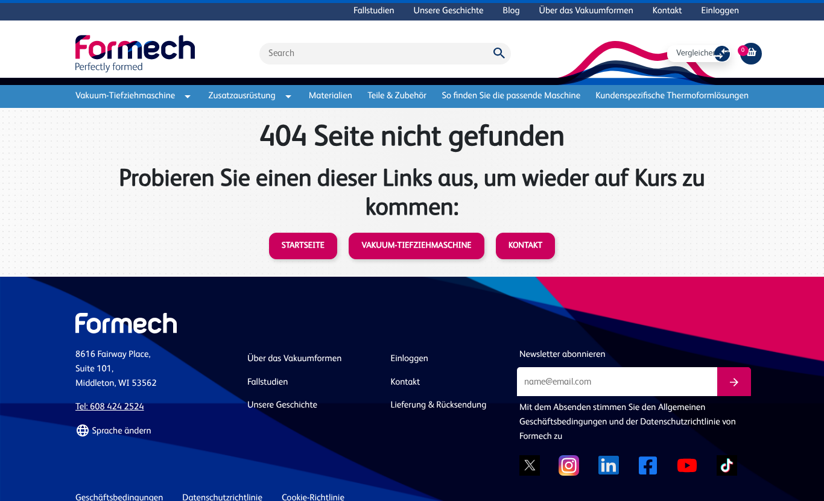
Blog (511, 11)
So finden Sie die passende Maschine (511, 96)
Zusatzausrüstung (242, 96)
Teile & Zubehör (396, 96)
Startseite (303, 246)
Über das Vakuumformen (586, 11)
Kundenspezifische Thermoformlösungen (672, 96)
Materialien (330, 96)
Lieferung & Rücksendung (439, 405)
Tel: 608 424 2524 (109, 407)
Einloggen (720, 11)
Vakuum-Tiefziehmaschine (125, 96)
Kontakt (667, 11)
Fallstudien (373, 11)
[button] (154, 431)
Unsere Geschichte (449, 11)
